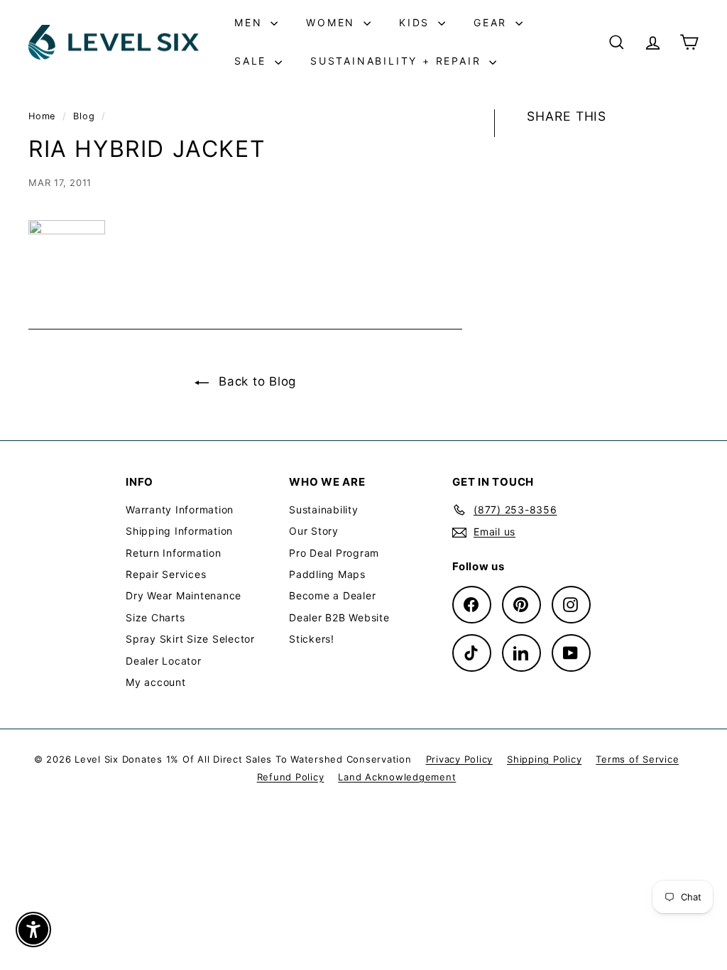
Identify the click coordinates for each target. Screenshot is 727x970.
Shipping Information (179, 531)
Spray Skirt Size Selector (190, 639)
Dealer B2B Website (339, 617)
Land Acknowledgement (397, 777)
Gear (493, 22)
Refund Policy (290, 777)
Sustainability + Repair (398, 61)
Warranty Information (180, 509)
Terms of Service (637, 759)
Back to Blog (255, 381)
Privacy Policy (459, 759)
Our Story (314, 531)
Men (250, 22)
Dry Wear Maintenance (183, 595)
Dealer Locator (164, 661)
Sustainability (324, 509)
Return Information (174, 553)
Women (333, 22)
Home (43, 116)
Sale (252, 61)
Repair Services (166, 574)
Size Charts (155, 617)
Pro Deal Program (334, 553)
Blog (83, 116)
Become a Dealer (332, 595)
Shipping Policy (544, 759)
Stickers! (311, 639)
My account (156, 682)
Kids (416, 22)
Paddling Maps (327, 574)
